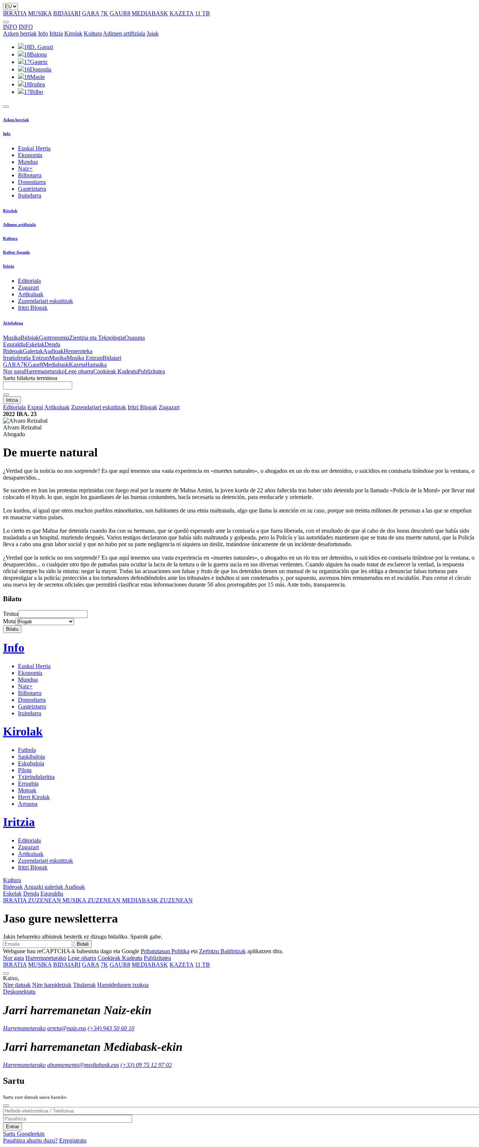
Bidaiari (112, 358)
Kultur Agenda (16, 252)
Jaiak (153, 33)
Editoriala (29, 281)
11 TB (202, 13)
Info (43, 33)
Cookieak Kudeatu (115, 371)
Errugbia (28, 783)
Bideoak (13, 351)
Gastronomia (54, 337)
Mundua (28, 162)
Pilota (24, 770)
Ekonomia (30, 155)
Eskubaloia (31, 763)
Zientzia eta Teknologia (97, 337)
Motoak (27, 790)
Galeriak (33, 351)
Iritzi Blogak (33, 308)
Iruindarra (29, 195)
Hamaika (96, 364)
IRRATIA (15, 13)
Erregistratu (72, 1140)
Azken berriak (20, 33)
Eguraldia (14, 344)
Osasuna (135, 337)
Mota (9, 621)
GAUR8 (120, 13)
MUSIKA (40, 13)
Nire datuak (17, 985)
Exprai (35, 407)
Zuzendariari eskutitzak (45, 301)
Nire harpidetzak (51, 985)
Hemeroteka (78, 351)
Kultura (93, 33)
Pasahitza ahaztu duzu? (30, 1140)
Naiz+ (25, 168)
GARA (90, 13)
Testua (10, 614)
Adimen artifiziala (124, 33)
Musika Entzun (85, 358)
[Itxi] (6, 1105)
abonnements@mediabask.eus (83, 1065)
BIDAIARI (66, 13)
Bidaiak (30, 337)
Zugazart (28, 287)
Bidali (83, 944)
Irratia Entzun (33, 358)
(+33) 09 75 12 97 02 (146, 1065)
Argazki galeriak (43, 887)
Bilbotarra (30, 175)
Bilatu (12, 629)
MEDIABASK (150, 13)
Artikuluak (30, 294)
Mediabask (56, 364)
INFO (10, 27)
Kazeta (77, 364)
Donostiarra (32, 182)
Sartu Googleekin (24, 1134)
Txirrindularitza (36, 777)
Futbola (27, 750)
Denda (52, 344)
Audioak (53, 351)
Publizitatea (151, 371)
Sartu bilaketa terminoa (30, 378)
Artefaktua (13, 323)
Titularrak (84, 985)
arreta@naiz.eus (66, 1028)
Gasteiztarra (32, 189)
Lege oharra (79, 371)
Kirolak (73, 33)
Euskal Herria (34, 148)
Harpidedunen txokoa (123, 985)
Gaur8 (35, 364)
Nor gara (13, 371)
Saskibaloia (31, 756)
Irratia (10, 358)
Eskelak (35, 344)
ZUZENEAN (32, 900)
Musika (12, 337)
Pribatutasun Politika (165, 951)
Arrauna (27, 804)
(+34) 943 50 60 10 (111, 1028)
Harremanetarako (44, 371)
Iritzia (56, 33)
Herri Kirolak (34, 797)
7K (104, 13)
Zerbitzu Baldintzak (222, 951)
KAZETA (181, 13)
